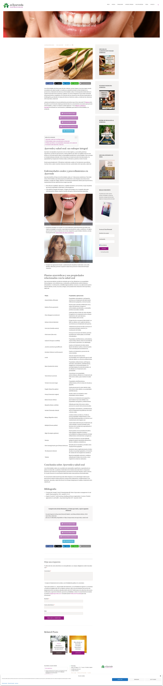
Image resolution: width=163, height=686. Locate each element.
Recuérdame (103, 245)
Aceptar (120, 679)
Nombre (46, 598)
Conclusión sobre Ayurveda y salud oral (54, 144)
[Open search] (158, 4)
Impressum (16, 683)
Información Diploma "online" (69, 113)
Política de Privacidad (11, 683)
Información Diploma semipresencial (69, 117)
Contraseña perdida (105, 252)
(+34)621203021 (75, 670)
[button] (160, 676)
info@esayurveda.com (55, 593)
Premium (59, 643)
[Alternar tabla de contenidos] (75, 137)
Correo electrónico (49, 605)
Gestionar (153, 679)
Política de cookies (4, 683)
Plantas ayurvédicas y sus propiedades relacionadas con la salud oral (61, 143)
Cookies (89, 672)
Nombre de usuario (104, 233)
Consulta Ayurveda (69, 130)
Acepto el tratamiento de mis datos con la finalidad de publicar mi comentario (64, 583)
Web (45, 611)
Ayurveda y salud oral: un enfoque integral (55, 139)
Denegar (136, 679)
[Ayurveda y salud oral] (68, 64)
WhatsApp (73, 665)
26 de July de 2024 (59, 45)
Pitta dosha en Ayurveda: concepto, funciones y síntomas (78, 646)
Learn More (59, 652)
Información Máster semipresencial (69, 126)
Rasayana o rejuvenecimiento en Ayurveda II (59, 647)
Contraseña (102, 239)
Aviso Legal (73, 672)
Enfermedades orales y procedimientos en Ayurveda (57, 141)
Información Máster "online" (69, 122)
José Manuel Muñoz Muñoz (49, 45)
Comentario (47, 571)
